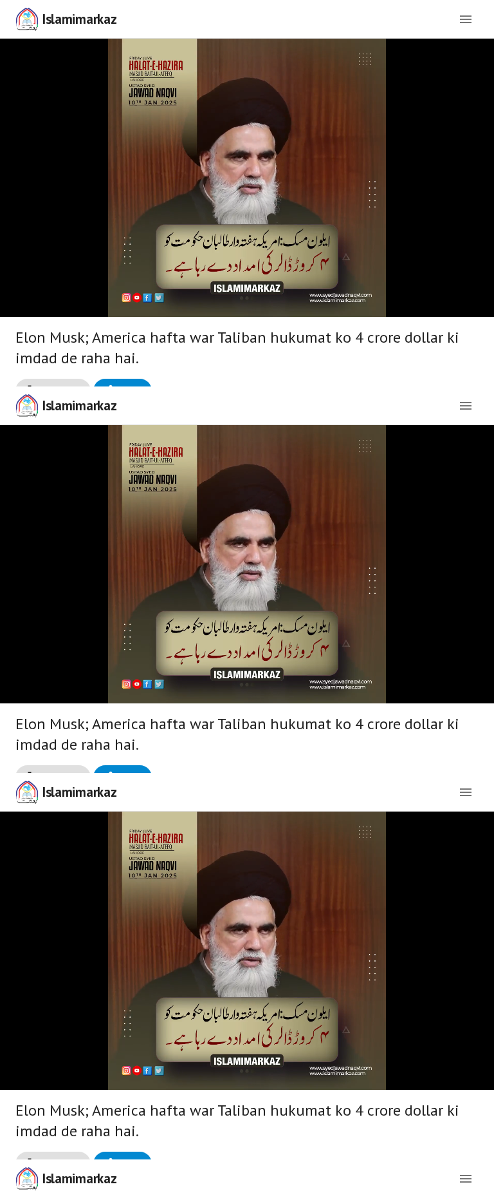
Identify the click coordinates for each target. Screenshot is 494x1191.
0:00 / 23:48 (101, 1175)
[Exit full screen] (473, 1175)
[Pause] (247, 596)
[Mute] (51, 1175)
